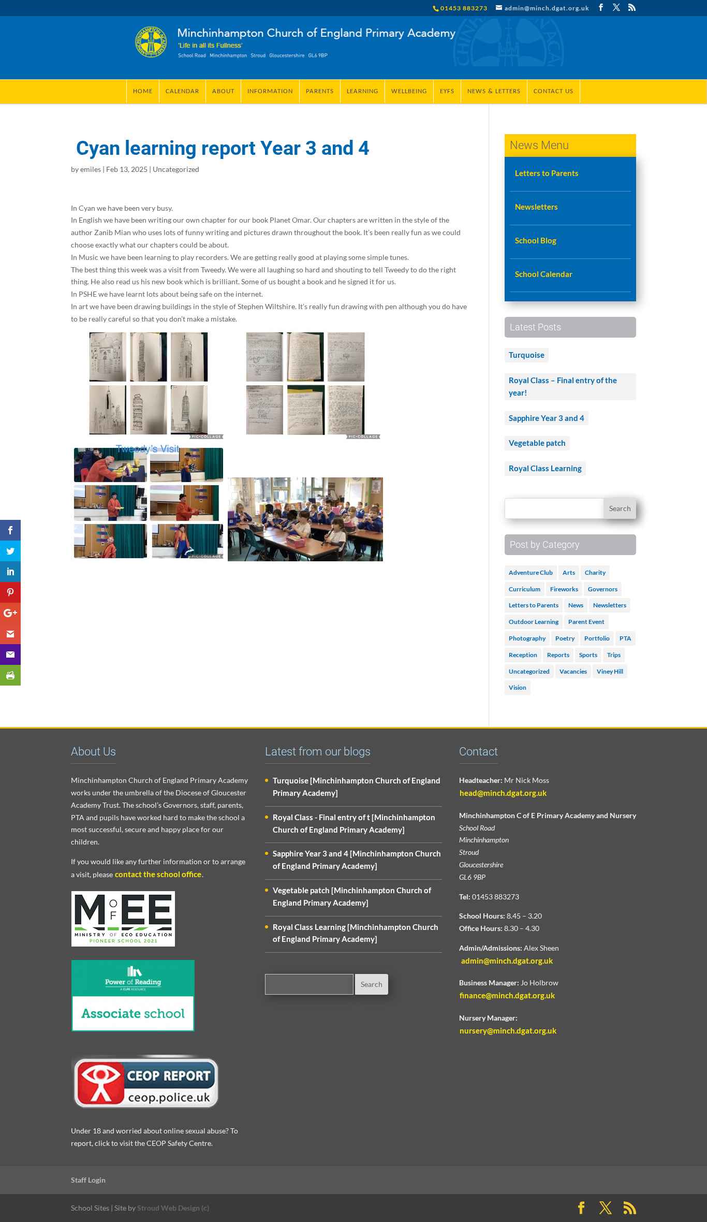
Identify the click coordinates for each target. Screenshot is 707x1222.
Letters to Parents (547, 173)
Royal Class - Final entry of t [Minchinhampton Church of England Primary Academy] (354, 823)
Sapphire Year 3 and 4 (546, 418)
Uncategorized (176, 169)
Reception (523, 655)
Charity (595, 572)
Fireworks (564, 589)
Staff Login (88, 1179)
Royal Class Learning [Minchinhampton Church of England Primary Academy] (355, 933)
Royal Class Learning (545, 468)
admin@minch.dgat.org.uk (506, 960)
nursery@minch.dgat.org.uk (508, 1030)
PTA (625, 638)
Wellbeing (409, 91)
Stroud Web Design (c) (173, 1207)
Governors (602, 589)
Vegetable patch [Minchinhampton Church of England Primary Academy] (352, 896)
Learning (362, 91)
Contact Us (553, 91)
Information (270, 91)
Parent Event (586, 621)
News (575, 605)
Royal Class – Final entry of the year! (563, 386)
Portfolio (597, 638)
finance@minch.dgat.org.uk (507, 995)
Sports (588, 655)
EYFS (447, 91)
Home (143, 91)
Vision (517, 687)
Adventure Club (531, 572)
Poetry (565, 638)
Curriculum (524, 589)
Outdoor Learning (533, 621)
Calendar (182, 91)
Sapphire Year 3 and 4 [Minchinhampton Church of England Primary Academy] (357, 859)
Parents (320, 91)
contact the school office (158, 874)
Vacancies (573, 671)
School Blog (535, 240)
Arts (569, 572)
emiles (90, 169)
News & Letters (494, 91)
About (223, 91)
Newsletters (536, 206)
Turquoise (526, 354)
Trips (614, 655)
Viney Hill (610, 671)
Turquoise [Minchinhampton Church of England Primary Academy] (356, 786)
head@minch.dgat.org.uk (503, 792)
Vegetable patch (537, 442)
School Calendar (543, 274)
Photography (527, 638)
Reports (558, 655)
